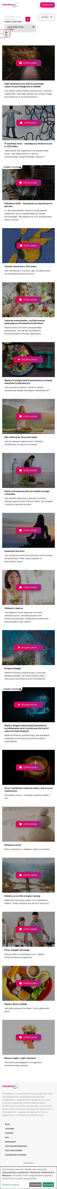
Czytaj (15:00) (30, 300)
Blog (7, 1124)
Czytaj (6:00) (30, 123)
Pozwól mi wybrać (10, 1184)
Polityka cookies (13, 1150)
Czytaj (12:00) (30, 416)
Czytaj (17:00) (30, 183)
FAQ (7, 1137)
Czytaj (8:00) (30, 245)
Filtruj (45, 17)
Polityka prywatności (16, 1146)
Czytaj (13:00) (30, 983)
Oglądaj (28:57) (29, 647)
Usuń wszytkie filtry (15, 28)
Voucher (9, 1129)
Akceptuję (48, 1184)
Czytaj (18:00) (30, 63)
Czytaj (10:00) (30, 587)
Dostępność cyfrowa (15, 1155)
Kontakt (9, 1133)
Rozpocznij (47, 5)
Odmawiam (35, 1184)
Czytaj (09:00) (30, 824)
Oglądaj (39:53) (29, 705)
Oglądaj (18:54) (29, 359)
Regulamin (10, 1142)
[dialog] (28, 1178)
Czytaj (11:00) (30, 1037)
